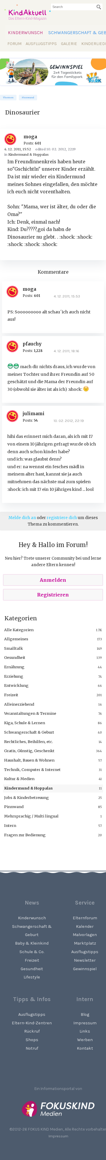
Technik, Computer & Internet (32, 769)
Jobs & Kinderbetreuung (26, 797)
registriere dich (62, 517)
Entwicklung (16, 685)
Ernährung (14, 666)
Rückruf (32, 1031)
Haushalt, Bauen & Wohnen (29, 760)
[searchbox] (76, 7)
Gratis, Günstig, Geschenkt (29, 750)
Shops (32, 1039)
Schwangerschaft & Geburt (29, 732)
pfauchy (32, 344)
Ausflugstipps (41, 43)
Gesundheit (14, 657)
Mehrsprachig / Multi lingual (31, 816)
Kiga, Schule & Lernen (24, 722)
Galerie (69, 43)
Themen (8, 97)
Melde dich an (22, 517)
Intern (10, 825)
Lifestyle (32, 977)
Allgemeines (16, 638)
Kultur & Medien (19, 778)
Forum (14, 43)
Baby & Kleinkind (32, 943)
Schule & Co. (31, 951)
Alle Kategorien (19, 629)
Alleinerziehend (19, 704)
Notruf (32, 1048)
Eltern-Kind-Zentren (32, 1023)
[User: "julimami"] (14, 416)
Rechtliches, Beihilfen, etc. (28, 741)
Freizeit (11, 694)
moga (30, 136)
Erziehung (13, 676)
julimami (33, 413)
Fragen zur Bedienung (25, 834)
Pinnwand (28, 97)
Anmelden (53, 580)
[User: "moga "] (12, 139)
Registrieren (53, 595)
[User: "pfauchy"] (14, 346)
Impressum (58, 1136)
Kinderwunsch (25, 32)
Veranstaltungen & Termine (30, 713)
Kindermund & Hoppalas (28, 788)
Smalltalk (13, 648)
